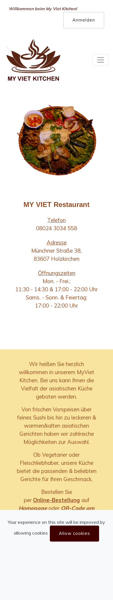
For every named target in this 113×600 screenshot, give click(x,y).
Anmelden (83, 20)
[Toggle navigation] (100, 60)
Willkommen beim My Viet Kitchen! (43, 8)
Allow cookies (74, 533)
